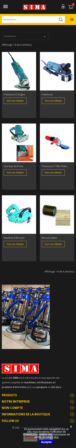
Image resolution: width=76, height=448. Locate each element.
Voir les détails (15, 100)
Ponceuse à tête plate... (55, 166)
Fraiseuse (47, 94)
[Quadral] (26, 316)
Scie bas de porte (13, 166)
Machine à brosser (14, 237)
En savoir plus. (51, 437)
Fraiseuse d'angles (14, 94)
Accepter (46, 442)
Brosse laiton (49, 237)
